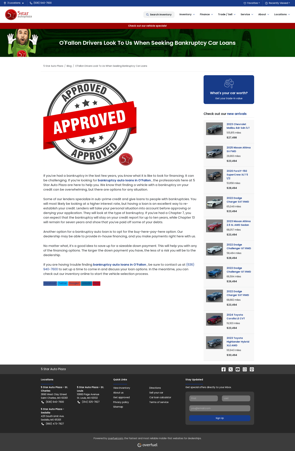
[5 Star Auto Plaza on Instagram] (243, 369)
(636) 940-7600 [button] (42, 2)
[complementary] (286, 442)
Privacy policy (121, 402)
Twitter (63, 283)
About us (118, 392)
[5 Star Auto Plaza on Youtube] (236, 369)
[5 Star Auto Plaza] (18, 14)
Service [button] (245, 14)
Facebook (50, 283)
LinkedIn (86, 283)
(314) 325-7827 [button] (91, 401)
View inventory (121, 387)
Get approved (121, 397)
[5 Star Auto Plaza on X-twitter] (229, 369)
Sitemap (118, 406)
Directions (155, 387)
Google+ (74, 283)
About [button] (262, 14)
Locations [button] (280, 14)
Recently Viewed (278, 3)
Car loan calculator (160, 397)
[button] (14, 3)
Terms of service (159, 402)
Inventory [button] (185, 14)
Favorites (252, 3)
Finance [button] (205, 14)
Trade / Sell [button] (225, 14)
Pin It (96, 283)
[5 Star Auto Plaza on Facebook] (222, 369)
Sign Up (220, 418)
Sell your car (156, 392)
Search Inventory (161, 14)
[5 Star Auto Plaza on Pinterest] (250, 369)
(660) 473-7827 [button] (55, 423)
